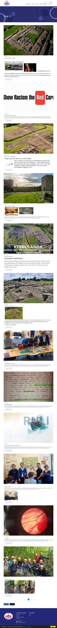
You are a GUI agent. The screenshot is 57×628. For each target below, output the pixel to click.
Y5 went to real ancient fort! (9, 305)
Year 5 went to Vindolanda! (9, 156)
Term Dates (50, 2)
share (6, 604)
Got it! (53, 626)
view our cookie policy (27, 626)
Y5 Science (6, 538)
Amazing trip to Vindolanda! (9, 206)
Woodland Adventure (8, 579)
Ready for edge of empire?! (9, 58)
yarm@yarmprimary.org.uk (21, 622)
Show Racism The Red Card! (10, 115)
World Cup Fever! (7, 486)
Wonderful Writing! (8, 404)
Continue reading (8, 79)
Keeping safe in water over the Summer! (12, 445)
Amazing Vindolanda (8, 256)
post (12, 604)
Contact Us (46, 2)
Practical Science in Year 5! (9, 363)
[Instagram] (30, 615)
